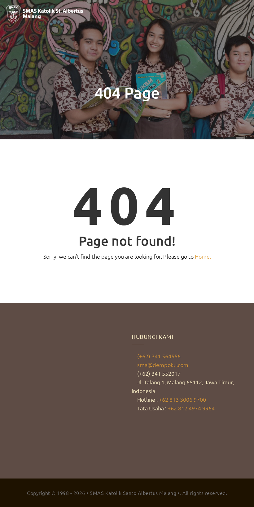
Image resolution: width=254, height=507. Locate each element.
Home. (203, 256)
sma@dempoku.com (162, 364)
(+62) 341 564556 (159, 356)
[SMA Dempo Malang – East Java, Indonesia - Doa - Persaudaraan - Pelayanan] (45, 14)
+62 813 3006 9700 (182, 399)
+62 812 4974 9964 (191, 408)
